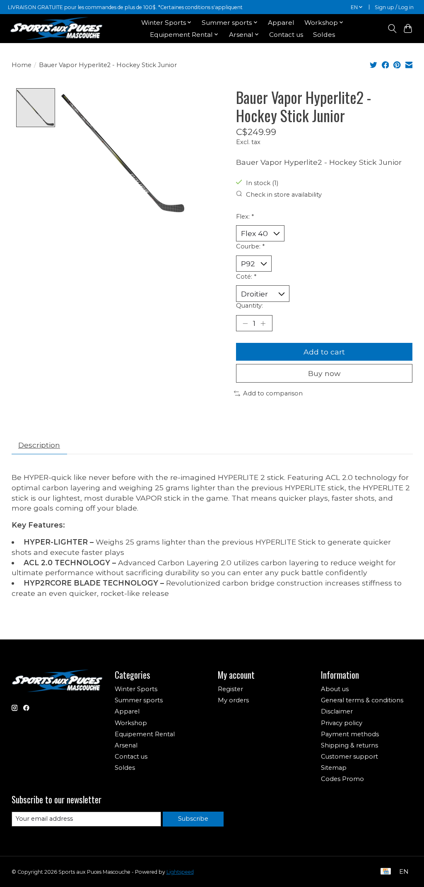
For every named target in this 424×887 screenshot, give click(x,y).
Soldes (324, 35)
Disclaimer (337, 711)
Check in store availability (284, 194)
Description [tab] (39, 445)
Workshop (131, 723)
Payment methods (350, 734)
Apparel (281, 23)
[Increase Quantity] (263, 323)
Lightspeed (180, 872)
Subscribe (193, 818)
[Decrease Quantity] (245, 323)
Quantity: (249, 305)
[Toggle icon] (392, 28)
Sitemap (334, 767)
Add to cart (324, 351)
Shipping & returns (349, 745)
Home (21, 65)
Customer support (349, 756)
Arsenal (126, 745)
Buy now (324, 373)
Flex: (245, 216)
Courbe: (250, 246)
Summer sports (139, 700)
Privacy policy (341, 723)
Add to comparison (273, 393)
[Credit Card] (386, 872)
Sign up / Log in (394, 7)
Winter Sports (136, 689)
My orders (233, 700)
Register (230, 689)
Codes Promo (342, 779)
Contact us (286, 35)
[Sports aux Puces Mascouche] (56, 28)
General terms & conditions (362, 700)
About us (335, 689)
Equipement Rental (145, 734)
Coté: (246, 276)
